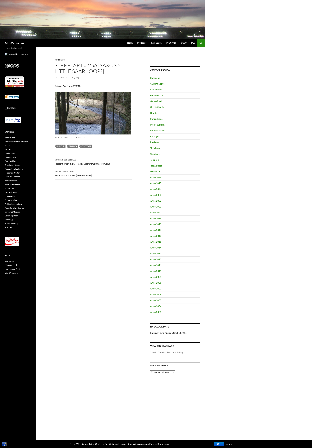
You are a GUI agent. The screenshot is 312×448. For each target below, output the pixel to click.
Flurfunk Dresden (12, 176)
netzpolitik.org (11, 192)
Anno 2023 (155, 195)
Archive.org (10, 137)
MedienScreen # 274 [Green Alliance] (73, 173)
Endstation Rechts (12, 165)
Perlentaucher (11, 200)
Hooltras (154, 113)
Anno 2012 (155, 259)
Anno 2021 (155, 206)
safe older (156, 43)
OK (219, 444)
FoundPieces (156, 95)
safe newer (171, 43)
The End (8, 227)
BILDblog (9, 149)
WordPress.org (11, 273)
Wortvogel (9, 219)
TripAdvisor (156, 165)
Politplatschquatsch (13, 204)
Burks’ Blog (10, 153)
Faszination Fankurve (14, 169)
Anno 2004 (155, 306)
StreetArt (60, 60)
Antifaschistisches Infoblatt (16, 141)
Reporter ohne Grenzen (15, 208)
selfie (130, 43)
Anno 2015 (155, 241)
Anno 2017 (155, 230)
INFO (229, 444)
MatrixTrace (156, 118)
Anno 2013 (155, 253)
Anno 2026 (155, 177)
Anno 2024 (155, 189)
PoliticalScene (157, 130)
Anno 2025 (155, 183)
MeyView (155, 171)
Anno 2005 (155, 300)
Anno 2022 (155, 200)
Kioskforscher (11, 180)
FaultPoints (156, 89)
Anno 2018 (155, 224)
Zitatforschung (11, 223)
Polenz (60, 146)
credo (184, 43)
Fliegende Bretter (12, 173)
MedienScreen (157, 124)
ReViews (154, 142)
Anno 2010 (155, 271)
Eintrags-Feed (11, 265)
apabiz (8, 145)
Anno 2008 (155, 282)
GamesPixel (156, 101)
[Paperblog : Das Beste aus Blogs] (13, 120)
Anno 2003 (155, 312)
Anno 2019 (155, 218)
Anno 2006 (155, 294)
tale (193, 43)
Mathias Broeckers (13, 184)
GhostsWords (157, 107)
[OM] (76, 77)
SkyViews (155, 148)
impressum (142, 43)
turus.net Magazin (12, 212)
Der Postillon (10, 161)
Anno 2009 (155, 276)
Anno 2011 (155, 265)
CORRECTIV (10, 157)
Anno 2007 (155, 288)
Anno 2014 (155, 247)
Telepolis (154, 159)
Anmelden (9, 261)
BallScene (155, 77)
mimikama (9, 188)
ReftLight (154, 136)
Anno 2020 (155, 212)
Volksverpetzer (11, 215)
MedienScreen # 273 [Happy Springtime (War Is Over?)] (82, 162)
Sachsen (73, 146)
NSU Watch (10, 196)
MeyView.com (14, 43)
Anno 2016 (155, 235)
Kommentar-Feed (12, 269)
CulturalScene (157, 83)
